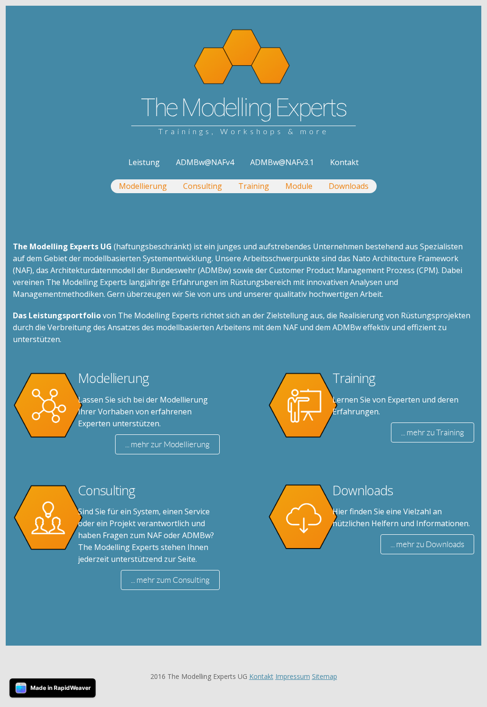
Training (253, 186)
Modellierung (143, 186)
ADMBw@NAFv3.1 (282, 162)
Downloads (349, 186)
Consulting (202, 186)
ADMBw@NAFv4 (205, 162)
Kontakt (344, 162)
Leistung (144, 162)
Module (298, 186)
